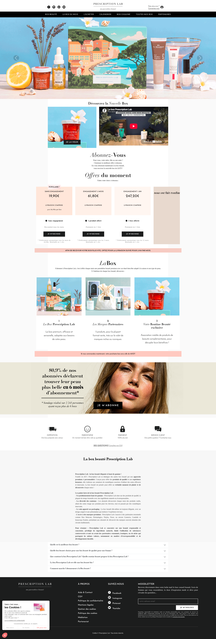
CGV (80, 597)
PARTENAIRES (164, 14)
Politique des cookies (87, 613)
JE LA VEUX (72, 142)
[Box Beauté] (108, 6)
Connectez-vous (153, 8)
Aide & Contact (85, 593)
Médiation (83, 618)
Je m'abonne (54, 234)
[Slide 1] (106, 96)
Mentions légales (85, 605)
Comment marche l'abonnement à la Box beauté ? (70, 569)
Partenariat (83, 622)
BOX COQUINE (123, 14)
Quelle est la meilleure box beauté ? (64, 545)
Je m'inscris (187, 608)
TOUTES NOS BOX (144, 14)
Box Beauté (51, 14)
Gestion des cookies (87, 609)
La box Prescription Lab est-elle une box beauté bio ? (72, 563)
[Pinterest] (58, 7)
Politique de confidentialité (90, 601)
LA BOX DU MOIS (70, 14)
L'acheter (89, 14)
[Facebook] (48, 7)
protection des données (179, 616)
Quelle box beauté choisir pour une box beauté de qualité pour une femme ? (81, 551)
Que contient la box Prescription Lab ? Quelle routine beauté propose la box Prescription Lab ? (89, 557)
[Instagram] (53, 7)
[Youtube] (64, 7)
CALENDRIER (105, 14)
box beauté (112, 271)
